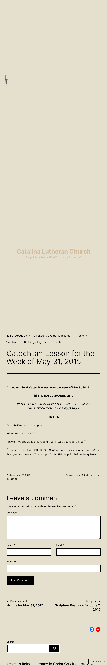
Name (11, 545)
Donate (57, 342)
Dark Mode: (95, 661)
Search (10, 641)
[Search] (54, 648)
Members (11, 342)
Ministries (64, 335)
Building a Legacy (35, 342)
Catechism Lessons (90, 475)
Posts (80, 335)
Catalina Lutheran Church (54, 251)
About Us (21, 335)
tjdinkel (13, 478)
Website (11, 561)
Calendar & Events (45, 335)
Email (60, 545)
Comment (13, 512)
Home (9, 335)
